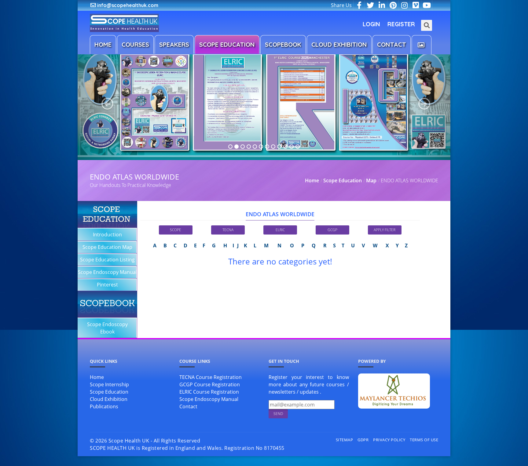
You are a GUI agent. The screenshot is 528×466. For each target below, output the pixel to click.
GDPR (363, 439)
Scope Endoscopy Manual (107, 272)
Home (312, 180)
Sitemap (344, 439)
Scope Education (342, 180)
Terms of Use (424, 439)
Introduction (107, 234)
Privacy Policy (389, 439)
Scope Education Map (107, 247)
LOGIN (371, 24)
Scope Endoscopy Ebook (107, 328)
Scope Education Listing (107, 259)
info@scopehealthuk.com (127, 5)
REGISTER (401, 24)
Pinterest (107, 284)
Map (371, 180)
